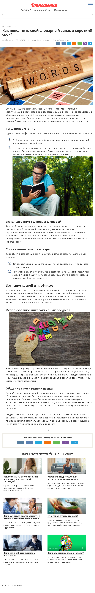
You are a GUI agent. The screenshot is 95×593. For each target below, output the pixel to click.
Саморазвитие (42, 40)
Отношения (44, 5)
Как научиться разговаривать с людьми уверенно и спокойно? (21, 517)
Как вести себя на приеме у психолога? (19, 554)
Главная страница (9, 26)
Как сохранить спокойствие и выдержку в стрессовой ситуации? (20, 479)
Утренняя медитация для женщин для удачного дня (63, 478)
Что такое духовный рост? (63, 515)
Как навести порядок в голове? (66, 552)
